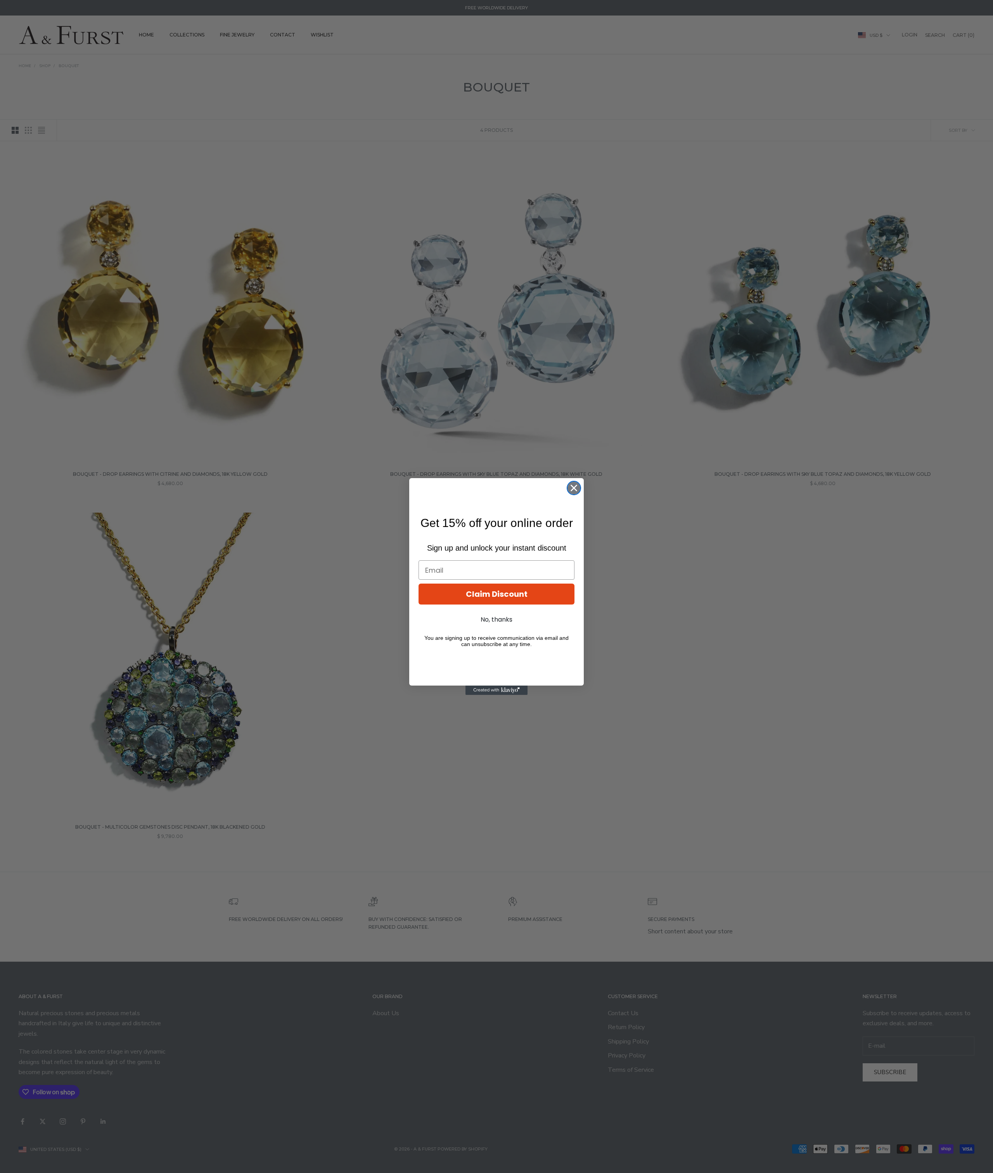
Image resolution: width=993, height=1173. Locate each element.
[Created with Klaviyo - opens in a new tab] (496, 690)
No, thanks (496, 619)
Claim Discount (497, 594)
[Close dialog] (574, 488)
